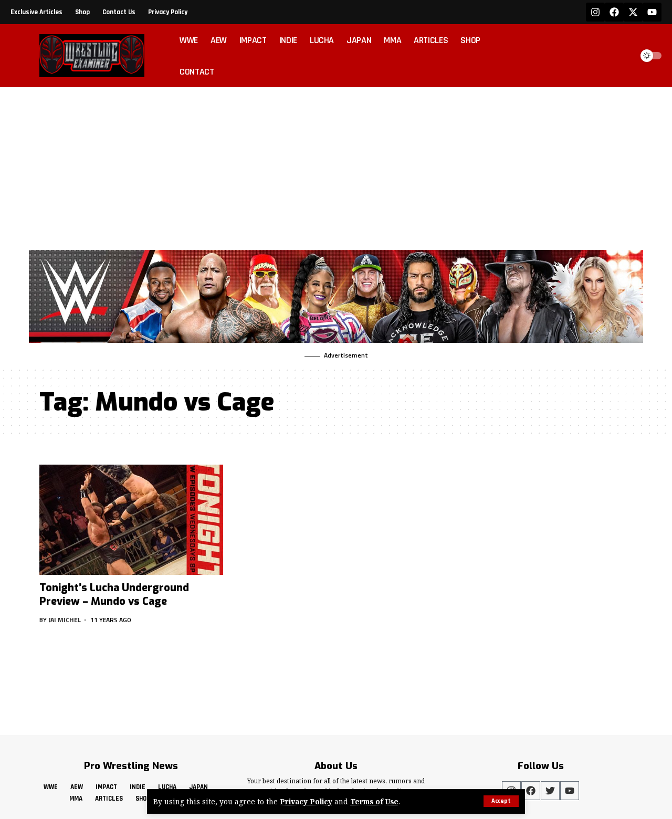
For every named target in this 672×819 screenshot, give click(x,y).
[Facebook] (614, 12)
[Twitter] (550, 790)
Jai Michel (65, 620)
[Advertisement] (336, 165)
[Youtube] (652, 12)
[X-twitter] (633, 12)
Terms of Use (374, 801)
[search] (621, 55)
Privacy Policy (306, 801)
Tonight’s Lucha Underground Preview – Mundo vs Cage (114, 594)
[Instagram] (595, 12)
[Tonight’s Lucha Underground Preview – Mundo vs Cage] (131, 520)
